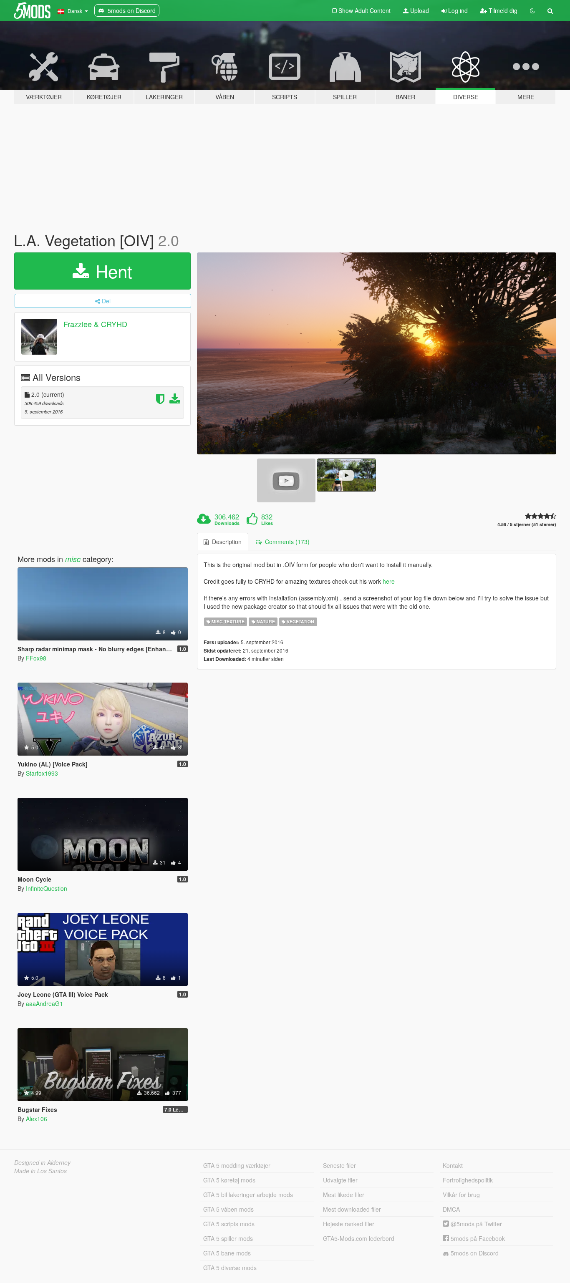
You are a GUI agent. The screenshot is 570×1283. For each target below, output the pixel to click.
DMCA (451, 1209)
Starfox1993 (42, 773)
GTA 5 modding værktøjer (236, 1165)
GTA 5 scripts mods (229, 1224)
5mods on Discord (474, 1253)
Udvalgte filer (340, 1180)
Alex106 (36, 1118)
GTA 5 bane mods (227, 1253)
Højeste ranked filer (348, 1224)
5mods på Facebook (477, 1238)
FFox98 (36, 658)
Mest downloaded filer (352, 1209)
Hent (111, 270)
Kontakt (453, 1165)
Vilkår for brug (461, 1194)
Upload (419, 10)
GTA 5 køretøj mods (229, 1180)
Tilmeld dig (502, 10)
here (389, 581)
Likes (267, 523)
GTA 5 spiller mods (228, 1238)
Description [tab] (225, 541)
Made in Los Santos (40, 1171)
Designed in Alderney (42, 1162)
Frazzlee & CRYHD (95, 323)
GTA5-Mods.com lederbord (358, 1238)
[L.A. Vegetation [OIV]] (377, 353)
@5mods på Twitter (475, 1224)
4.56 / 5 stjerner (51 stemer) (526, 524)
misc (73, 559)
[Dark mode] (532, 10)
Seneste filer (339, 1165)
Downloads (227, 523)
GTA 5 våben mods (228, 1209)
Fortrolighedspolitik (468, 1180)
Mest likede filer (343, 1194)
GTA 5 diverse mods (230, 1267)
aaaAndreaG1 (44, 1003)
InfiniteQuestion (46, 888)
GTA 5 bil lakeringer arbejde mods (248, 1194)
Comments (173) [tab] (286, 541)
